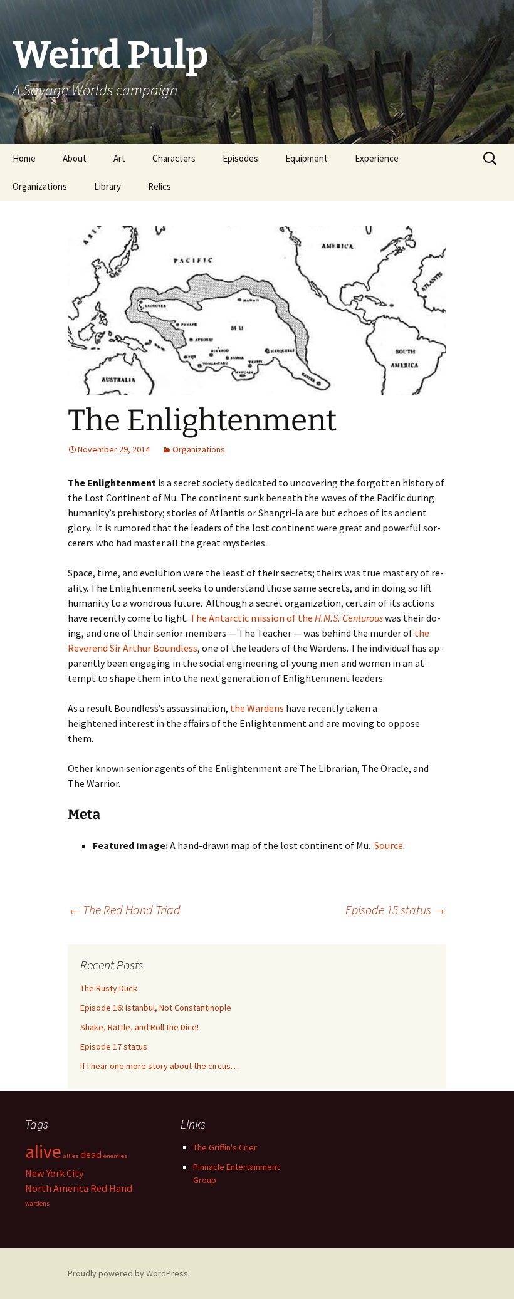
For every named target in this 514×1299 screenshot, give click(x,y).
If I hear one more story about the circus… (159, 1066)
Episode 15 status (395, 909)
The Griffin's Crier (225, 1147)
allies (70, 1156)
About (75, 158)
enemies (115, 1156)
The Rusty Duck (108, 988)
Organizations (40, 186)
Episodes (240, 158)
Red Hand (111, 1188)
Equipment (306, 158)
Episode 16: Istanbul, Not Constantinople (155, 1007)
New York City (54, 1173)
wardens (37, 1203)
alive (43, 1151)
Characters (174, 158)
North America (56, 1188)
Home (24, 158)
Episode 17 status (113, 1046)
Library (107, 186)
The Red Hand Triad (124, 909)
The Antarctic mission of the (286, 618)
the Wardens (257, 708)
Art (119, 158)
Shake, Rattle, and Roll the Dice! (139, 1027)
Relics (159, 186)
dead (91, 1154)
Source (388, 845)
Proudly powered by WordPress (128, 1273)
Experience (377, 158)
